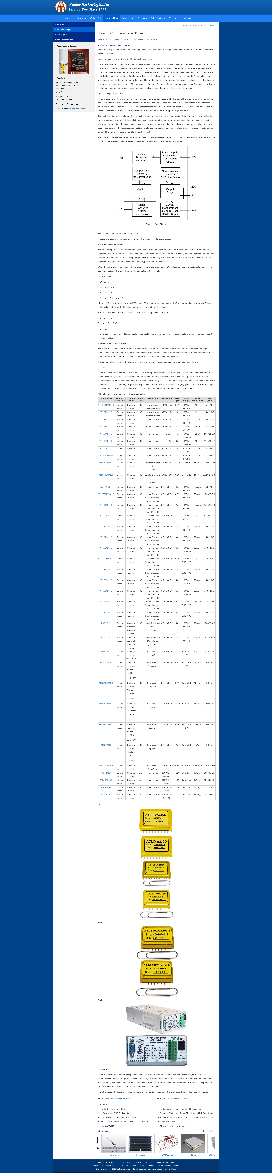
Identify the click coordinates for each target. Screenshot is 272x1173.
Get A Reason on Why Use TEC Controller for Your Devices (126, 1122)
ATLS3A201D (106, 526)
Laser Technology (167, 1122)
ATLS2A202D (106, 580)
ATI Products (113, 1162)
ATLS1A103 (106, 745)
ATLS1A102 (106, 652)
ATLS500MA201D (106, 494)
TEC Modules (123, 1166)
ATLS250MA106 (106, 463)
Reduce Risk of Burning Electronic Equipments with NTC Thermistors (190, 1117)
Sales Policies (157, 18)
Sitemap (177, 1166)
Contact (159, 1162)
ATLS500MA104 (106, 765)
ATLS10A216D (106, 455)
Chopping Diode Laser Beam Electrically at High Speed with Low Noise (191, 1113)
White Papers (61, 35)
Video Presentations (64, 40)
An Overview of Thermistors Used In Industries (180, 1109)
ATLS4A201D (106, 537)
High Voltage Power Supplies (159, 1166)
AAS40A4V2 (106, 794)
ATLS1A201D (106, 505)
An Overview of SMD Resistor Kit (116, 1098)
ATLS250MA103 (106, 704)
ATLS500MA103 (106, 724)
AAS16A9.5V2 (106, 780)
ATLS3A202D (106, 591)
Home (66, 18)
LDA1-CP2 (106, 637)
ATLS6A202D (106, 612)
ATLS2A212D (106, 419)
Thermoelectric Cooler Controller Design (118, 1117)
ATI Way (188, 18)
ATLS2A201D (106, 516)
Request (149, 1162)
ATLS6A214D (106, 441)
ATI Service (126, 1162)
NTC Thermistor (108, 1166)
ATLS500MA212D (106, 405)
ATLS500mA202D (106, 559)
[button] (61, 61)
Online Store (96, 18)
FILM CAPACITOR (108, 1126)
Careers (173, 18)
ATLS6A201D (106, 548)
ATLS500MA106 (106, 475)
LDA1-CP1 (106, 623)
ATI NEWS (138, 1162)
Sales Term (170, 1162)
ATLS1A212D (106, 412)
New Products (61, 24)
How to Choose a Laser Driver (113, 1109)
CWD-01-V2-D (106, 487)
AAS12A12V (106, 773)
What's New (112, 18)
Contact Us (127, 18)
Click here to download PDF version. (114, 46)
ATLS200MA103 (106, 683)
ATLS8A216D (106, 448)
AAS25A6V (106, 787)
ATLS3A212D (106, 426)
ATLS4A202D (106, 601)
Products (81, 18)
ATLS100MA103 (106, 662)
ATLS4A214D (106, 434)
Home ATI (101, 1162)
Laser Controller (138, 1166)
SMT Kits (94, 1166)
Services (142, 18)
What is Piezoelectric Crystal (175, 1098)
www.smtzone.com (76, 109)
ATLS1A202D (106, 569)
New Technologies (63, 29)
